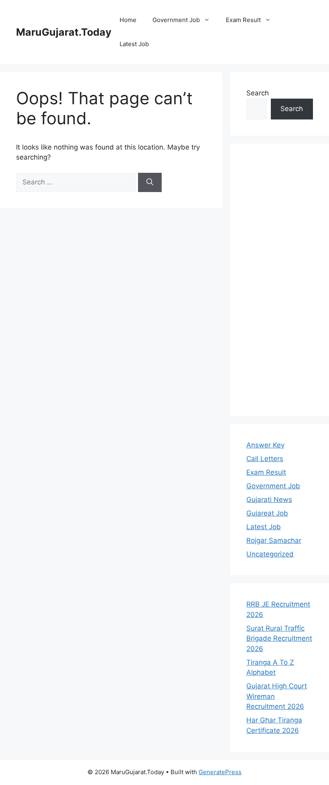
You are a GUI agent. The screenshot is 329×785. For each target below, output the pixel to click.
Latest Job (134, 44)
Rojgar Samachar (273, 540)
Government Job (176, 20)
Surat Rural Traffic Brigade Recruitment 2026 (279, 638)
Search (257, 93)
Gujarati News (269, 500)
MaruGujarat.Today (64, 32)
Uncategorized (270, 554)
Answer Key (265, 445)
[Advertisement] (279, 280)
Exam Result (243, 20)
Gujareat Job (267, 513)
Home (128, 20)
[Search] (150, 182)
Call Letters (264, 459)
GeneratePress (220, 772)
